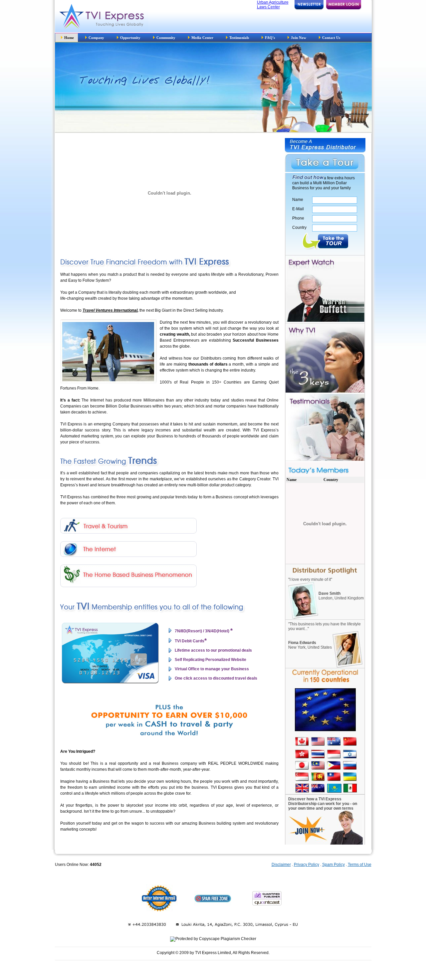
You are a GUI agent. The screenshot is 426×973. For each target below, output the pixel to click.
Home (69, 38)
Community (166, 38)
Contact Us (331, 38)
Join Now (298, 38)
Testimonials (239, 38)
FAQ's (270, 38)
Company (97, 38)
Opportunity (130, 38)
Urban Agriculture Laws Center (273, 4)
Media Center (202, 38)
